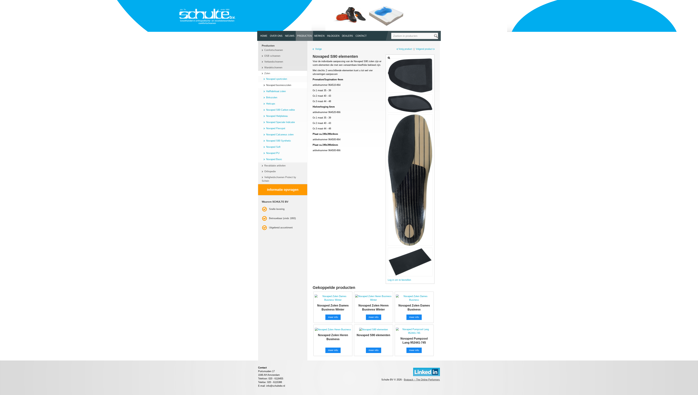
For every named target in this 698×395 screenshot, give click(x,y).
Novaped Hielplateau (277, 116)
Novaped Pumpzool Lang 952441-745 (414, 340)
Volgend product (424, 49)
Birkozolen (271, 97)
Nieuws (289, 36)
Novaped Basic (274, 159)
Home (263, 36)
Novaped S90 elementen (373, 335)
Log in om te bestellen (399, 280)
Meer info (333, 317)
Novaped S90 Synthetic (278, 140)
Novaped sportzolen (276, 79)
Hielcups (270, 103)
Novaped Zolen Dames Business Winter (333, 307)
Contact (361, 36)
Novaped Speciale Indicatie (280, 122)
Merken (319, 36)
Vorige (318, 49)
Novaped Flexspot (275, 128)
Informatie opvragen (282, 190)
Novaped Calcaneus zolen (280, 134)
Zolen (267, 73)
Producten (304, 36)
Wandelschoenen (273, 67)
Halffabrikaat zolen (276, 91)
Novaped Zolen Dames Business (414, 307)
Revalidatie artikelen (275, 165)
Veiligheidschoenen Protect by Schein (279, 179)
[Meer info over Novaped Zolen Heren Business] (333, 329)
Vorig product (405, 49)
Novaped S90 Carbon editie (280, 109)
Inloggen (333, 36)
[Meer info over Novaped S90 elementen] (373, 329)
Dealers (347, 36)
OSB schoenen (272, 56)
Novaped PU (272, 153)
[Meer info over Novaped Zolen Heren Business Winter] (373, 298)
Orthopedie (270, 171)
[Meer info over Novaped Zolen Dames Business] (414, 298)
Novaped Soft (273, 147)
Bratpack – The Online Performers (422, 379)
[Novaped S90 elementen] (410, 75)
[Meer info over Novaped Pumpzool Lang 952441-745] (414, 331)
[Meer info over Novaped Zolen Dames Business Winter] (333, 298)
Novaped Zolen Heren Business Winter (373, 307)
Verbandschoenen (273, 61)
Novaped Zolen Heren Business (333, 337)
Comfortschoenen (273, 50)
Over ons (276, 36)
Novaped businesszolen (278, 85)
